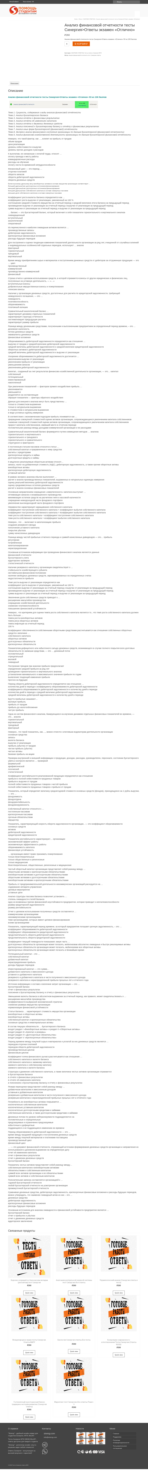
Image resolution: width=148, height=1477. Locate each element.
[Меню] (137, 14)
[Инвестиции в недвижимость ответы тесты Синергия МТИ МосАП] (100, 1441)
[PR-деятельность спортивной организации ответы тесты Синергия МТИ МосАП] (90, 1435)
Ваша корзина (28, 1)
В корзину (81, 44)
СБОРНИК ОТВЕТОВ (77, 53)
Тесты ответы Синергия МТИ (93, 53)
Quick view (29, 1293)
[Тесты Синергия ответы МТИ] (29, 10)
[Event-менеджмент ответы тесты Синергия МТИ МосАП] (81, 1441)
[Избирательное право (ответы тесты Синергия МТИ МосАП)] (90, 1441)
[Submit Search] (114, 1)
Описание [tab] (14, 83)
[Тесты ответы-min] (34, 49)
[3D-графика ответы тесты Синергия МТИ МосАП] (81, 1435)
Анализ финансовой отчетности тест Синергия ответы (85, 55)
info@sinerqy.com (50, 1437)
